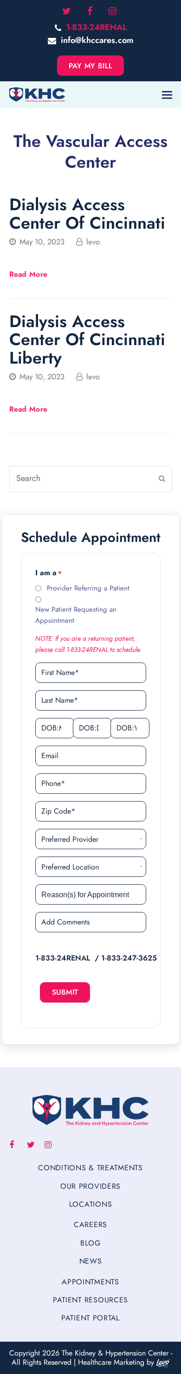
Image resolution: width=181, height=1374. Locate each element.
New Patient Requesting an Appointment (75, 614)
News (90, 1261)
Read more (28, 274)
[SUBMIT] (162, 478)
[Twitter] (66, 12)
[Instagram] (112, 12)
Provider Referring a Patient (88, 588)
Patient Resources (90, 1300)
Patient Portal (90, 1318)
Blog (90, 1243)
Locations (90, 1204)
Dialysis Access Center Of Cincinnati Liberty (87, 339)
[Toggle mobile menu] (167, 95)
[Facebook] (89, 12)
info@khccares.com (97, 40)
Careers (90, 1224)
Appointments (90, 1282)
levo (93, 241)
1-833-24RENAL (96, 27)
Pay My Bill (91, 66)
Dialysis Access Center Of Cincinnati (87, 213)
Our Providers (90, 1186)
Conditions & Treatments (90, 1167)
